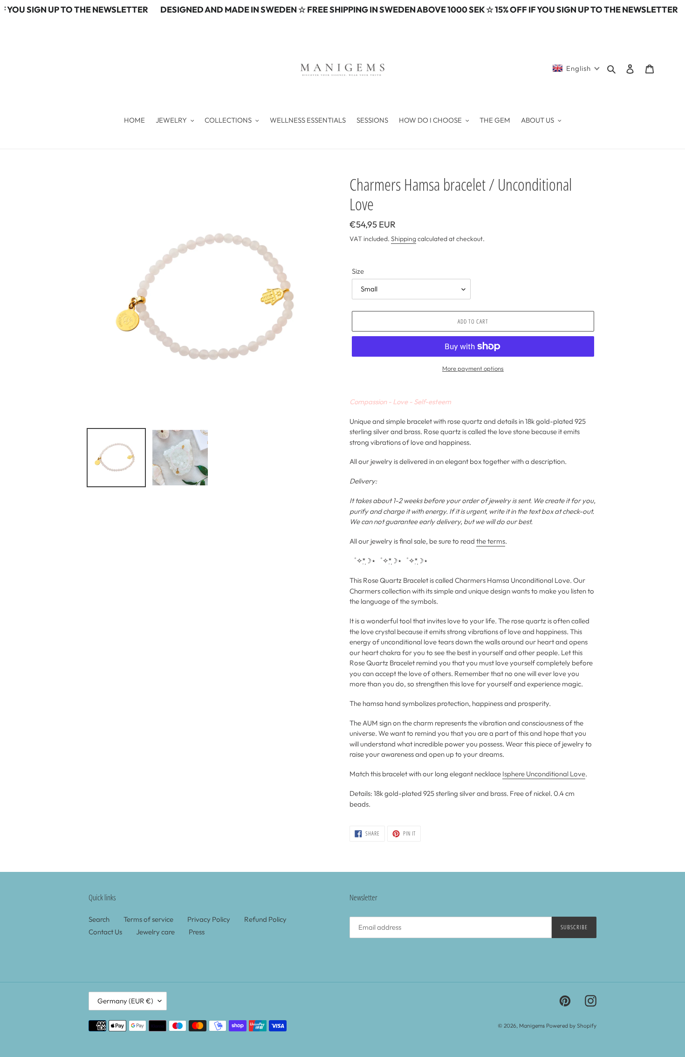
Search (99, 919)
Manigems (532, 1025)
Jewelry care (155, 931)
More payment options (473, 368)
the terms (490, 541)
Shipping (403, 239)
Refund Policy (265, 919)
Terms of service (148, 919)
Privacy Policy (208, 919)
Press (197, 931)
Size (358, 271)
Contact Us (105, 931)
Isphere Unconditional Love (543, 773)
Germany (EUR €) (125, 1000)
